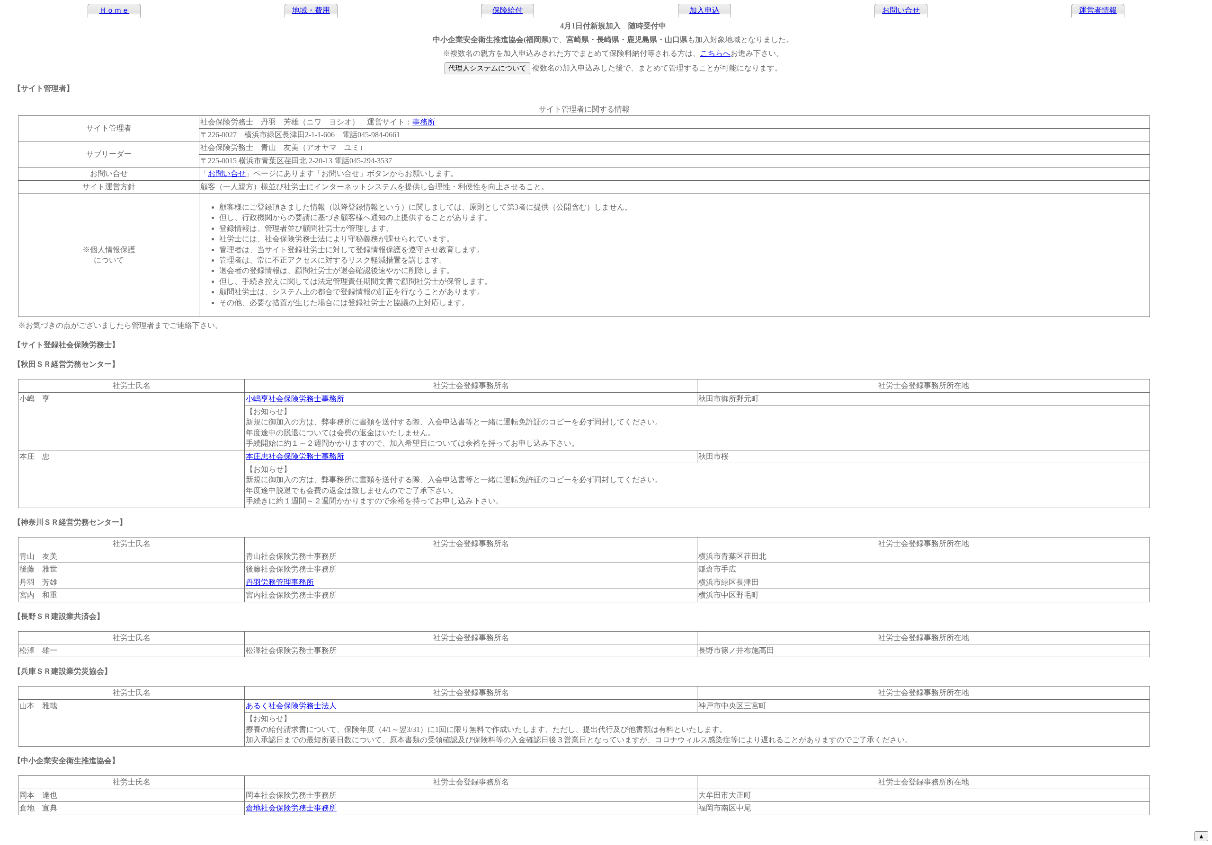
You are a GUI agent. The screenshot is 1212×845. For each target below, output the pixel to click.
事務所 (423, 122)
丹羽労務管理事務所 (280, 582)
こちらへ (715, 53)
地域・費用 (311, 10)
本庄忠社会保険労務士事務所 (295, 456)
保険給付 (507, 10)
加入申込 (704, 10)
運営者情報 (1098, 10)
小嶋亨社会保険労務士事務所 (295, 399)
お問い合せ (901, 10)
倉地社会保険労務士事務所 (291, 808)
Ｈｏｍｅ (114, 10)
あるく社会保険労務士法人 (291, 706)
